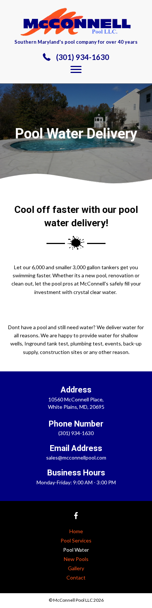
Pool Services (76, 540)
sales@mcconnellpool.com (76, 457)
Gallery (76, 568)
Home (76, 531)
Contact (76, 577)
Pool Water (76, 550)
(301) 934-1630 (82, 57)
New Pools (76, 559)
